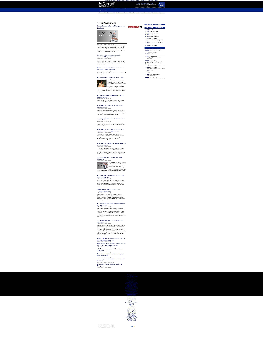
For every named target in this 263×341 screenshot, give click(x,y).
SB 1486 (147, 42)
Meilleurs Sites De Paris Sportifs (131, 317)
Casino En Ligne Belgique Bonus (131, 302)
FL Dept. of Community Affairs (145, 12)
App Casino (131, 304)
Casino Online (131, 303)
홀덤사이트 (131, 277)
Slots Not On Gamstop (131, 284)
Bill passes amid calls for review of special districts (110, 77)
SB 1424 (147, 45)
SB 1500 (147, 36)
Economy (151, 8)
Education (156, 8)
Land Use (162, 12)
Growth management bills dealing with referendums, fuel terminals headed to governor (111, 68)
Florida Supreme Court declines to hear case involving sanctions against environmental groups (111, 244)
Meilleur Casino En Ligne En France (131, 288)
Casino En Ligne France (131, 310)
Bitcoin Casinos (131, 300)
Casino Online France (131, 316)
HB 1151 (147, 40)
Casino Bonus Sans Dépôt (131, 309)
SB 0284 (147, 31)
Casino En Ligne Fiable (131, 313)
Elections (162, 8)
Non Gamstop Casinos (131, 274)
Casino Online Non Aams (131, 311)
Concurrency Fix (112, 12)
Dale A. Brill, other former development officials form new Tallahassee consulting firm (111, 239)
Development (126, 12)
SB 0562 (147, 34)
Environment (144, 8)
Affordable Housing (155, 12)
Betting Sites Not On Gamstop (131, 282)
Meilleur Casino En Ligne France (131, 283)
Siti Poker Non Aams (131, 315)
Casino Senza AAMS (131, 314)
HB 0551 (147, 38)
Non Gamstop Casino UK (131, 299)
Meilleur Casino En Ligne (131, 297)
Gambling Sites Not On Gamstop (131, 293)
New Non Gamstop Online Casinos (131, 290)
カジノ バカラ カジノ (131, 306)
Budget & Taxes (137, 8)
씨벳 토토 (131, 305)
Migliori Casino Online (131, 319)
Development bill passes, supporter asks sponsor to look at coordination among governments (110, 130)
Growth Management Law (135, 12)
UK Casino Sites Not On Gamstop (131, 276)
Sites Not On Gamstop (131, 289)
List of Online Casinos (107, 8)
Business (101, 10)
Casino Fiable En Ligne (131, 320)
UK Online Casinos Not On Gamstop (131, 287)
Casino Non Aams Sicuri (131, 278)
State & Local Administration (126, 8)
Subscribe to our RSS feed (141, 326)
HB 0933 (147, 29)
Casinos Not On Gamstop (131, 295)
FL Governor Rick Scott (103, 12)
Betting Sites (131, 275)
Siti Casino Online (131, 308)
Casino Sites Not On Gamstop (131, 291)
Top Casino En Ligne (131, 307)
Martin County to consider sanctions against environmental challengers (108, 190)
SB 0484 (147, 33)
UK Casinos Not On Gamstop (131, 279)
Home (100, 8)
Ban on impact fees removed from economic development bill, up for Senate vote (108, 56)
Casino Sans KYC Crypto (131, 318)
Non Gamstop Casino (132, 280)
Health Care (116, 8)
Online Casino (131, 281)
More (105, 10)
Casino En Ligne (131, 292)
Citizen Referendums (119, 12)
